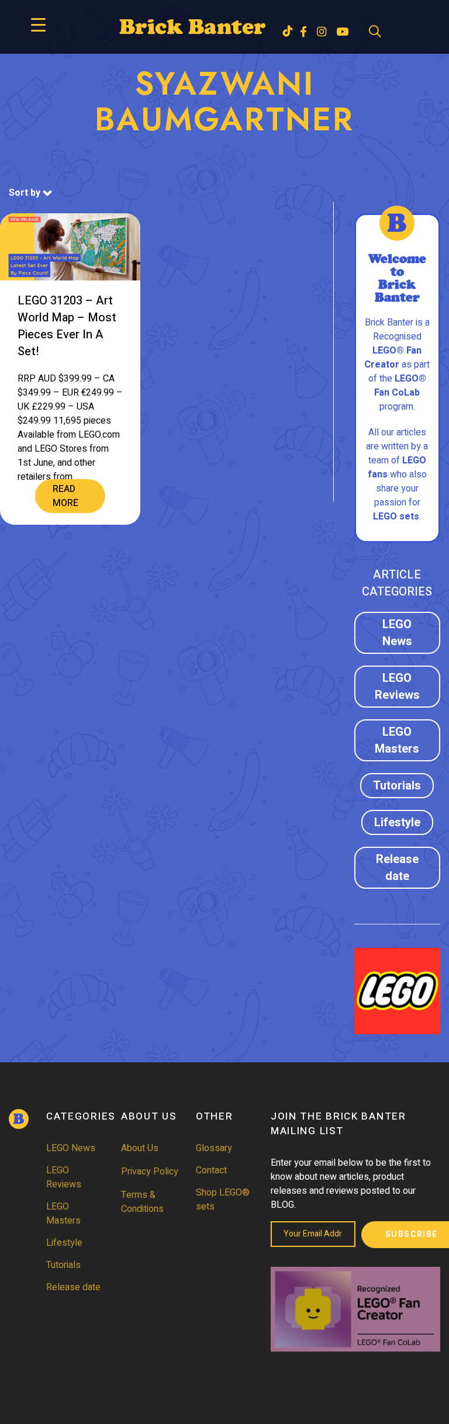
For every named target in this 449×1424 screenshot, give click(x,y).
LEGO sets (396, 517)
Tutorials (397, 785)
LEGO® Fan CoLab (400, 386)
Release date (397, 868)
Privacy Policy (149, 1172)
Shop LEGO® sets (223, 1200)
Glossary (214, 1148)
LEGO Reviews (397, 687)
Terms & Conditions (142, 1202)
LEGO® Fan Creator (393, 358)
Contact (211, 1170)
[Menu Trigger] (38, 25)
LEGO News (397, 633)
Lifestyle (397, 822)
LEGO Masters (397, 740)
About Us (139, 1148)
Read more (65, 496)
